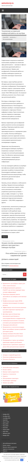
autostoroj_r (13, 37)
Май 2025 (5, 420)
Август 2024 (6, 422)
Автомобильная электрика (11, 367)
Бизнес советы (7, 369)
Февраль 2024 (6, 433)
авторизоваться (13, 265)
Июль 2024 (5, 424)
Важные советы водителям (11, 372)
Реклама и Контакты (9, 359)
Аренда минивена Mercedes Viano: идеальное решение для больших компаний (13, 336)
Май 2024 (5, 427)
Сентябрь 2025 (6, 418)
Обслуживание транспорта (10, 378)
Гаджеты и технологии (9, 374)
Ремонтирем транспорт (9, 380)
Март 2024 (5, 431)
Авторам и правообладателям (12, 355)
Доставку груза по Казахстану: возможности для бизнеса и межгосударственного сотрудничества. (14, 316)
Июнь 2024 (5, 425)
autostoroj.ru (8, 3)
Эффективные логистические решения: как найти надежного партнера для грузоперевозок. (14, 310)
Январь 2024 (6, 435)
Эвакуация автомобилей (10, 325)
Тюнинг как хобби (8, 382)
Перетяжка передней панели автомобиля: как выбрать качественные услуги (14, 296)
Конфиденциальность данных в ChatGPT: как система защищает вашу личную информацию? (14, 290)
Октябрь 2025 (6, 416)
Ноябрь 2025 (6, 414)
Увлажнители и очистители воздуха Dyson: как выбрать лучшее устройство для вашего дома (14, 329)
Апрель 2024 (6, 429)
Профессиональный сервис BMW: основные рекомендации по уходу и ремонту (13, 303)
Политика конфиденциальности (12, 357)
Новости (5, 236)
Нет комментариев (7, 39)
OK (22, 460)
